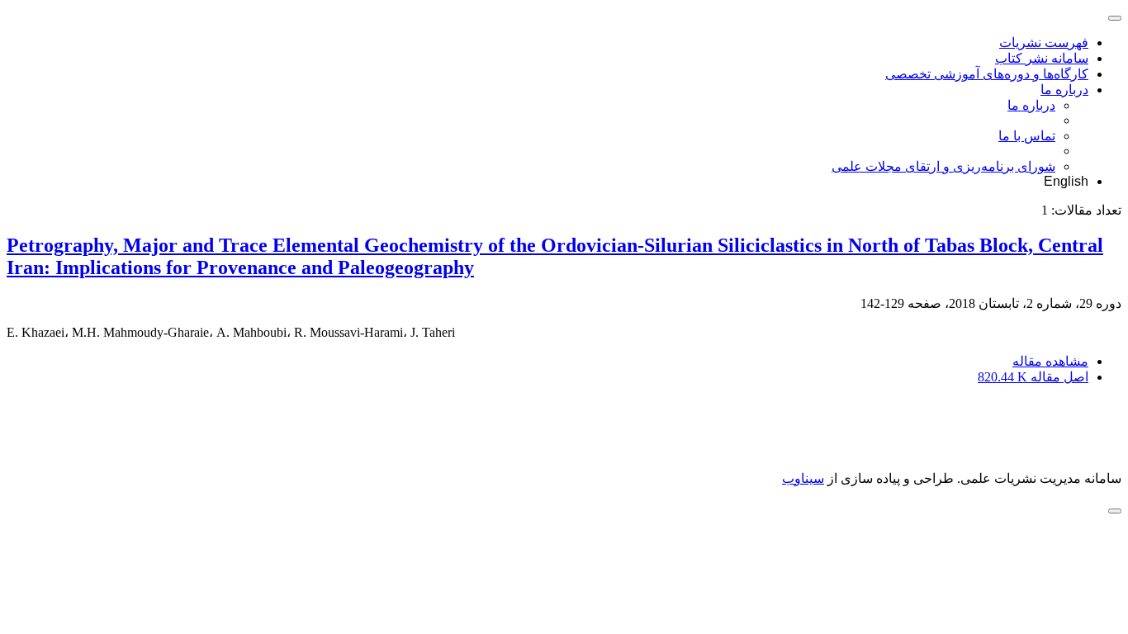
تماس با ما (1026, 136)
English (1066, 181)
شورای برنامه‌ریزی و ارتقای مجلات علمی (943, 166)
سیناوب (803, 478)
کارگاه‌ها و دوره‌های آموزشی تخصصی (986, 74)
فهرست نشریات (1043, 42)
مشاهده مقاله (1050, 361)
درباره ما (1064, 90)
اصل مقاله (1033, 377)
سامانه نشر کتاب (1041, 58)
